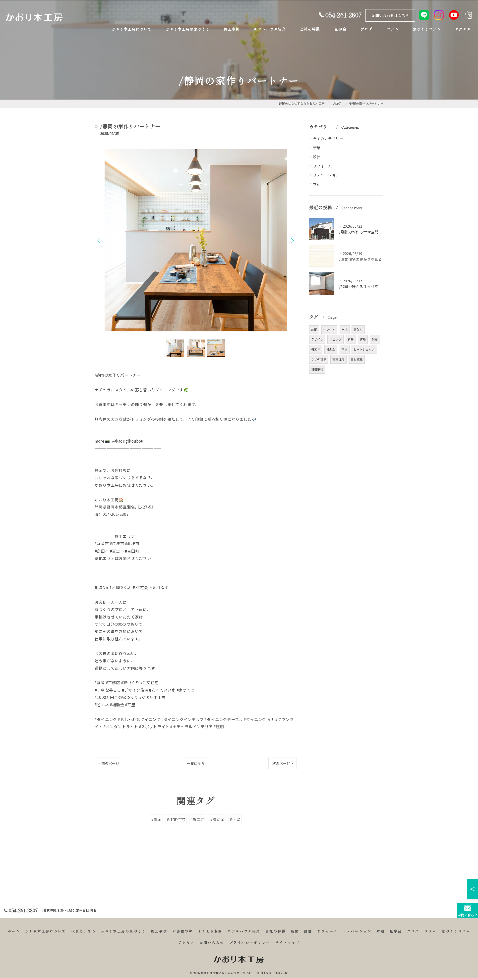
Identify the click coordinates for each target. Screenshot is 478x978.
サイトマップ (287, 942)
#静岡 (156, 819)
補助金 (331, 349)
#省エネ (197, 819)
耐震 (375, 339)
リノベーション (326, 174)
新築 (316, 147)
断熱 (351, 339)
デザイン (317, 339)
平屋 (345, 349)
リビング (335, 339)
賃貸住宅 (338, 359)
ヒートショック (364, 349)
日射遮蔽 (357, 359)
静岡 (314, 329)
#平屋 (235, 819)
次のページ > (282, 763)
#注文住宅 (176, 819)
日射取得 (317, 369)
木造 (316, 184)
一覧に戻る (195, 763)
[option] (196, 240)
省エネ (315, 349)
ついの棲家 (318, 359)
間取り (358, 329)
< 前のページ (109, 763)
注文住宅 (329, 329)
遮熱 (363, 339)
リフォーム (322, 165)
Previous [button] (100, 240)
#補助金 (217, 819)
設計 (316, 156)
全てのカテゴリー (328, 138)
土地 (345, 329)
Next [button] (292, 240)
